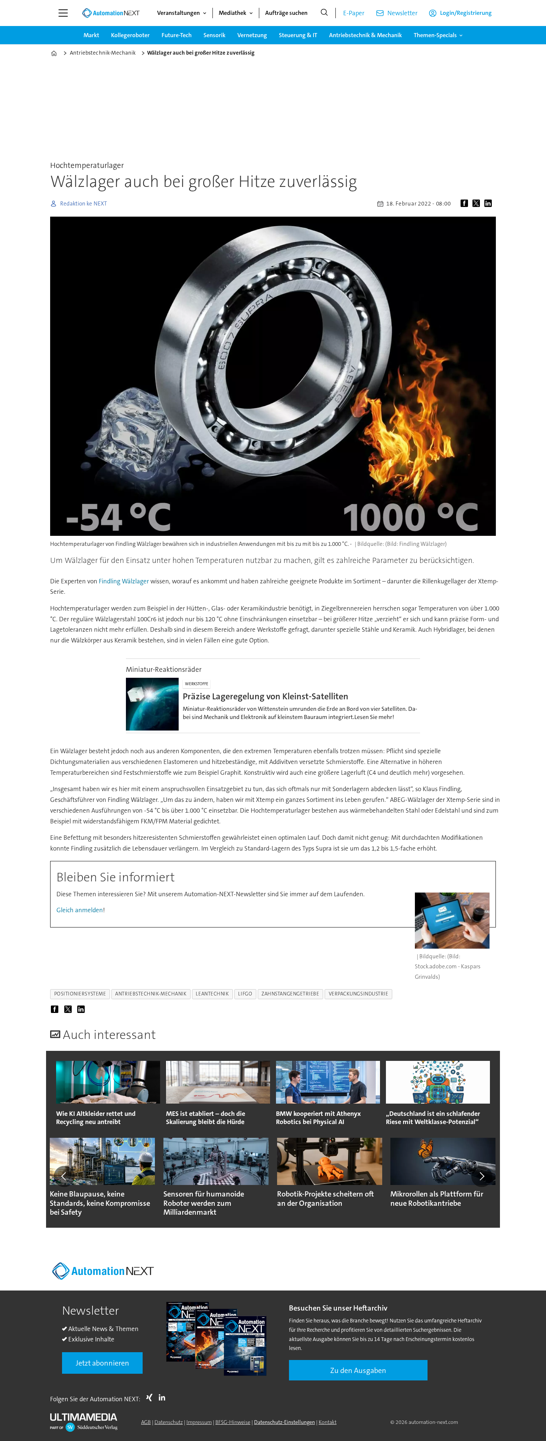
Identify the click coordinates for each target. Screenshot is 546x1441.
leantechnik (212, 994)
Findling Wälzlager (124, 581)
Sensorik (214, 35)
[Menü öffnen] (63, 13)
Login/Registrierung (466, 13)
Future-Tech (177, 35)
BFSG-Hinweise (232, 1422)
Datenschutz (169, 1422)
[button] (64, 1176)
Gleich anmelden (79, 910)
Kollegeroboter (130, 35)
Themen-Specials (435, 35)
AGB (146, 1422)
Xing (151, 1397)
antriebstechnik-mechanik (150, 994)
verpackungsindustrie (359, 994)
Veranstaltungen (178, 13)
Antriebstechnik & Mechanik (365, 35)
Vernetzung (252, 35)
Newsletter (402, 13)
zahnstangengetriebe (290, 994)
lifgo (245, 994)
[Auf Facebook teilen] (465, 203)
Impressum (199, 1422)
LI (163, 1397)
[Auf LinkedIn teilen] (489, 203)
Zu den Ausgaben (358, 1370)
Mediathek (232, 13)
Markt (91, 35)
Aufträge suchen (286, 13)
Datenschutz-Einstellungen (284, 1422)
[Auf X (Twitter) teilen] (477, 203)
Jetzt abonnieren (102, 1363)
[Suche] (324, 13)
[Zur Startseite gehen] (110, 13)
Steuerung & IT (298, 35)
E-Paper (353, 13)
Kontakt (328, 1422)
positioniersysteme (80, 994)
